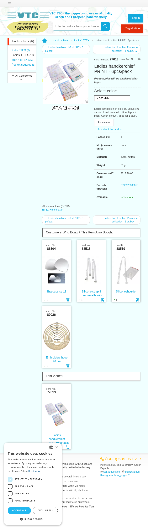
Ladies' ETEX (23, 55)
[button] (33, 519)
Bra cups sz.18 (56, 291)
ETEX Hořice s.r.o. (52, 209)
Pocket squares (23, 64)
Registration (132, 28)
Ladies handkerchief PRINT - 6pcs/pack (57, 438)
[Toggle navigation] (9, 4)
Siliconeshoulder (126, 291)
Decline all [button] (45, 510)
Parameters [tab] (104, 122)
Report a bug (132, 471)
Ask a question (111, 471)
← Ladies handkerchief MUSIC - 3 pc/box (64, 49)
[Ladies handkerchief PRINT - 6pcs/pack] (56, 413)
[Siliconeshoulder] (126, 270)
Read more (34, 471)
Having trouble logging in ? (115, 475)
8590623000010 (129, 185)
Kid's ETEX (21, 50)
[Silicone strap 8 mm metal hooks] (91, 270)
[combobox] (77, 26)
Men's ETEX (22, 59)
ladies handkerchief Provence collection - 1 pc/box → (121, 49)
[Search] (105, 26)
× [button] (56, 447)
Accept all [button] (19, 510)
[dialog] (33, 484)
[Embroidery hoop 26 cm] (56, 336)
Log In (136, 17)
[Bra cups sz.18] (56, 270)
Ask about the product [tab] (110, 129)
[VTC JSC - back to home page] (28, 22)
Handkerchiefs (22, 41)
